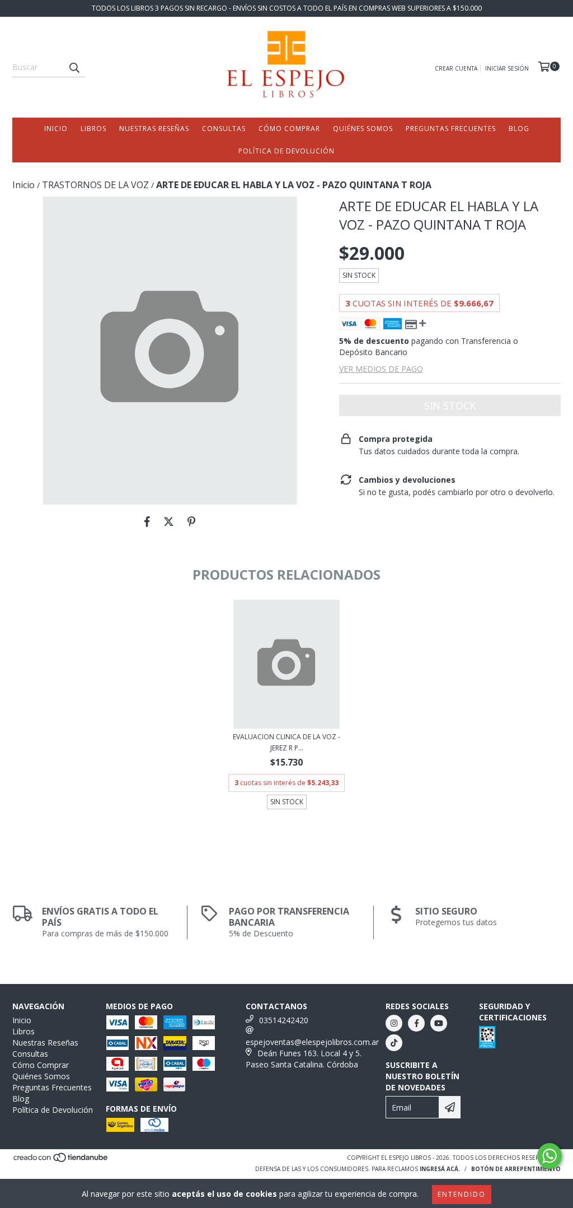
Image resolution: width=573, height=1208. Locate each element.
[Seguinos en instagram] (394, 1023)
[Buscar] (74, 67)
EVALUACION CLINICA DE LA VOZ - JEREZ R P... (286, 742)
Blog (519, 128)
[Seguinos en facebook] (416, 1023)
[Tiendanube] (61, 1160)
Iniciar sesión (507, 68)
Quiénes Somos (363, 128)
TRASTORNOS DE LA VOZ (95, 184)
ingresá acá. (440, 1169)
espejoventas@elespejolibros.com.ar (312, 1042)
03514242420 (283, 1020)
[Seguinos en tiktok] (394, 1042)
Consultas (224, 128)
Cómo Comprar (289, 128)
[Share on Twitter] (168, 521)
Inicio (56, 128)
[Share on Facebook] (147, 521)
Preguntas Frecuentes (451, 128)
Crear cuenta (456, 68)
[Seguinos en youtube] (438, 1023)
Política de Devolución (286, 151)
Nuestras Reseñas (154, 128)
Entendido (462, 1194)
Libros (93, 128)
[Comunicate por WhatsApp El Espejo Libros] (549, 1156)
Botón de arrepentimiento (516, 1169)
